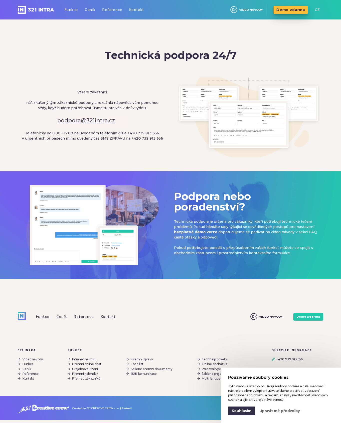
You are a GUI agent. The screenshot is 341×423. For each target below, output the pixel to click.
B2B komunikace (144, 374)
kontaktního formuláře (269, 253)
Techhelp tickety (214, 359)
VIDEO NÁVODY (251, 9)
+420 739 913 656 (289, 359)
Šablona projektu (214, 374)
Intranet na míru (84, 359)
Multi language (213, 378)
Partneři (127, 408)
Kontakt (28, 378)
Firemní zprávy (142, 359)
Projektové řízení (85, 369)
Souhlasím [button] (241, 411)
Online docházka (214, 364)
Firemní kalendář (85, 374)
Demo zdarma (290, 9)
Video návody (32, 359)
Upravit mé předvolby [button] (279, 411)
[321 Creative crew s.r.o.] (43, 408)
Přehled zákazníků (86, 378)
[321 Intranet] (36, 10)
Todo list (137, 364)
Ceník (26, 369)
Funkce (28, 364)
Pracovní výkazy (214, 369)
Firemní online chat (86, 364)
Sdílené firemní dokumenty (151, 369)
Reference (30, 374)
